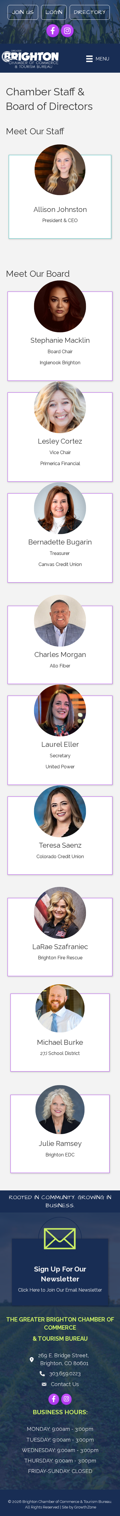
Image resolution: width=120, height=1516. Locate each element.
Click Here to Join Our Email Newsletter (60, 1290)
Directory (89, 12)
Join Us (23, 12)
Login (53, 12)
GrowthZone (85, 1507)
